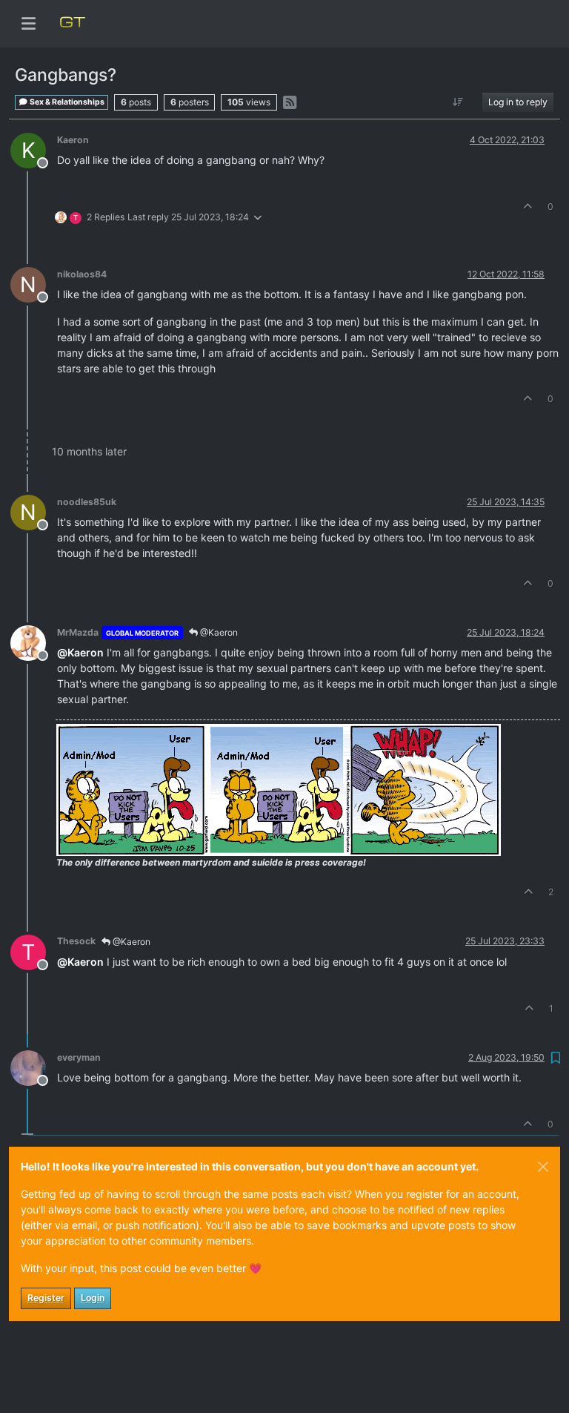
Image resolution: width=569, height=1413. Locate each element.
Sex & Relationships (66, 102)
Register (45, 1297)
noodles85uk (86, 501)
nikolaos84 (82, 274)
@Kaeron (218, 632)
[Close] (543, 1167)
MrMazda (78, 632)
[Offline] (33, 642)
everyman (79, 1057)
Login (92, 1297)
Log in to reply (518, 102)
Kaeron (73, 139)
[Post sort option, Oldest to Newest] (458, 102)
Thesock (76, 940)
